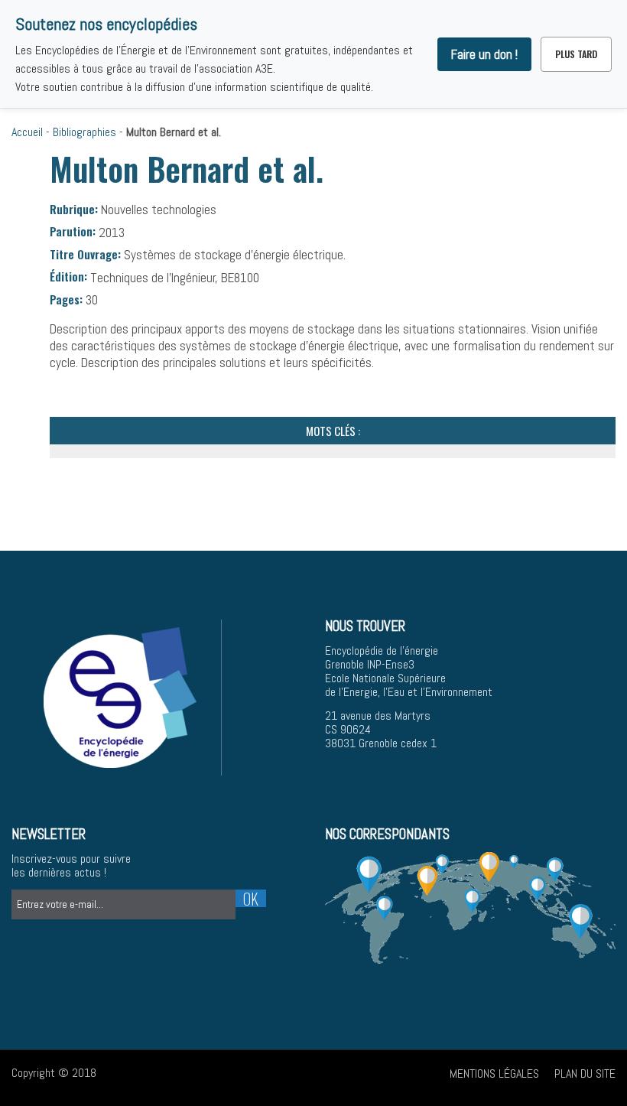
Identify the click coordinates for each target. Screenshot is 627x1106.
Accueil (27, 132)
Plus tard (576, 53)
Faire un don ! (484, 54)
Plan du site (585, 1073)
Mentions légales (494, 1073)
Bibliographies (84, 132)
